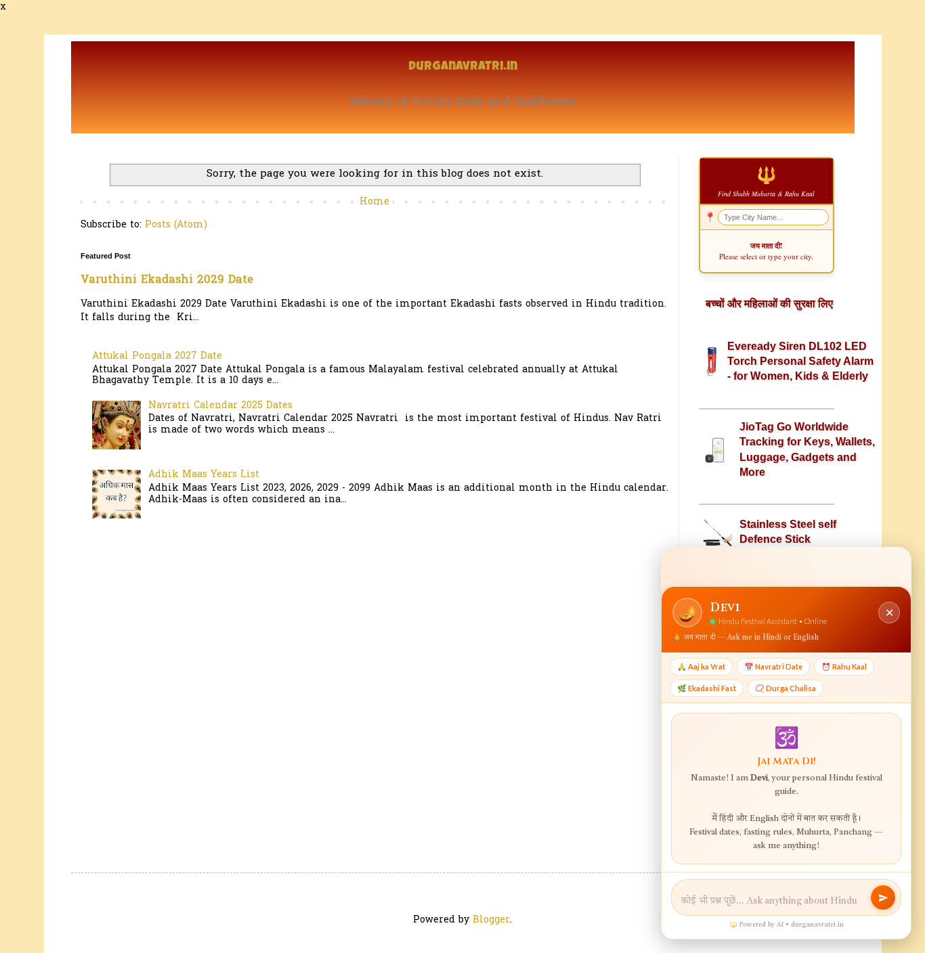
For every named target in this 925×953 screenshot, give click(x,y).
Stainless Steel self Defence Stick (787, 531)
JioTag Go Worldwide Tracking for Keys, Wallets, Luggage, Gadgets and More (807, 449)
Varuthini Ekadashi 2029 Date (167, 280)
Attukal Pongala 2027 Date (157, 356)
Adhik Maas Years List (203, 475)
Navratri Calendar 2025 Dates (220, 406)
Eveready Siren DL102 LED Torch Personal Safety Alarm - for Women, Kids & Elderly (800, 361)
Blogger (491, 920)
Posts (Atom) (176, 225)
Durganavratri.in (462, 67)
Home (374, 202)
